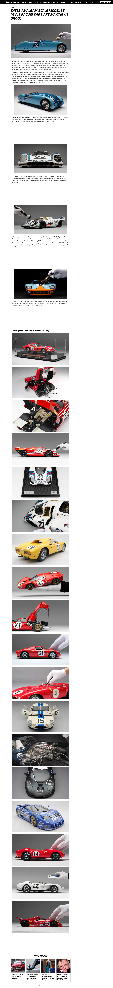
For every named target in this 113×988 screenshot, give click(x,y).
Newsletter (106, 2)
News (24, 2)
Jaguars (52, 301)
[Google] (92, 2)
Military (55, 2)
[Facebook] (86, 2)
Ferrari (51, 303)
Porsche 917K (16, 121)
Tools (71, 2)
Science (63, 2)
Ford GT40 (54, 237)
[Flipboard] (95, 2)
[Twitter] (89, 2)
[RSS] (98, 2)
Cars (36, 2)
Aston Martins (60, 301)
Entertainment (45, 2)
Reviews (78, 2)
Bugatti (50, 74)
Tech (30, 2)
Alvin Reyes (15, 22)
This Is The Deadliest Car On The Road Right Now (17, 976)
